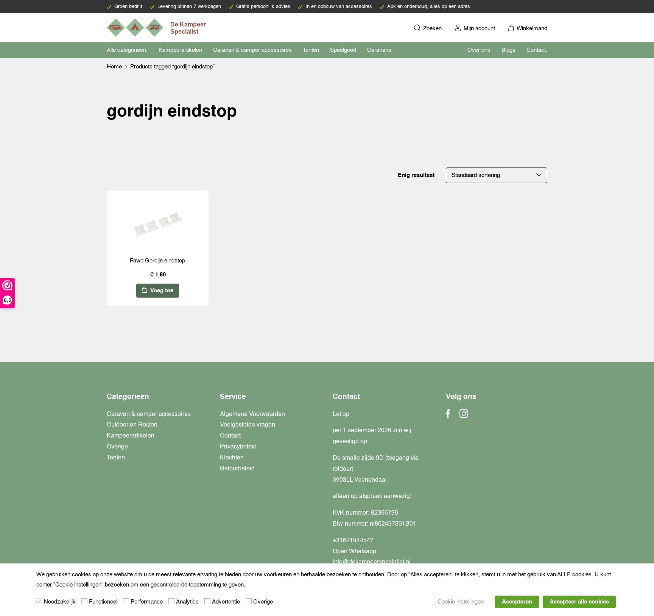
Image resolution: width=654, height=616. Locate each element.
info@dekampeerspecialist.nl (372, 562)
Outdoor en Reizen (132, 425)
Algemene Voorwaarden (252, 414)
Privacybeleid (238, 447)
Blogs (508, 50)
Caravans (379, 50)
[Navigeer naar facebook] (448, 416)
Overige (117, 447)
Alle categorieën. (127, 50)
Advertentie (226, 602)
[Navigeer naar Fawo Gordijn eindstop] (157, 225)
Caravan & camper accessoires (252, 50)
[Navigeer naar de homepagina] (157, 28)
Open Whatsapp (354, 552)
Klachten (232, 458)
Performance (147, 602)
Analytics (187, 602)
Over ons (478, 50)
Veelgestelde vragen (247, 425)
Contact (230, 436)
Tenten (311, 50)
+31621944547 (353, 541)
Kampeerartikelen (180, 50)
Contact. (536, 50)
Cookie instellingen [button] (461, 602)
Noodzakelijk (60, 602)
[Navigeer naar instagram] (463, 416)
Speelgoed (343, 50)
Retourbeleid (237, 469)
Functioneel (103, 602)
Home (114, 67)
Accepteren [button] (517, 602)
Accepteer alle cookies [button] (579, 602)
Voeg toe (161, 290)
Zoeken (432, 28)
